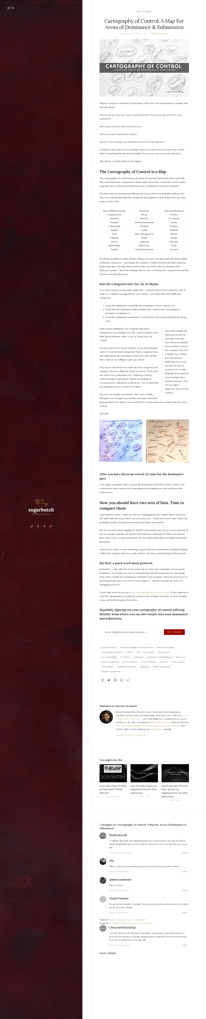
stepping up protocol (126, 666)
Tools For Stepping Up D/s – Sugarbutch (126, 919)
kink (139, 12)
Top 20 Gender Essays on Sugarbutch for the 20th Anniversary (144, 789)
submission (145, 666)
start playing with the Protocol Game (150, 592)
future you (180, 657)
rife (111, 860)
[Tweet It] (109, 680)
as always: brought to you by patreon (136, 647)
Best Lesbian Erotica (160, 722)
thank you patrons (161, 666)
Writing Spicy (156, 729)
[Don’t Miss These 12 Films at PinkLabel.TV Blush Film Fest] (113, 773)
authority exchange (165, 647)
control (129, 652)
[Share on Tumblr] (121, 680)
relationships (107, 666)
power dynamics (129, 662)
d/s (138, 652)
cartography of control (112, 652)
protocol (164, 662)
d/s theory (125, 657)
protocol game (178, 662)
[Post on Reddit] (128, 680)
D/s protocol (163, 652)
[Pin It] (115, 680)
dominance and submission (160, 657)
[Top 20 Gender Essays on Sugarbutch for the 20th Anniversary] (144, 773)
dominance (139, 657)
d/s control (148, 652)
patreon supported (110, 662)
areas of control (108, 647)
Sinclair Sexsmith (160, 33)
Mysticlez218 (118, 835)
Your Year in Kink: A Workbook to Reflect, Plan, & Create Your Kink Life (148, 726)
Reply (185, 852)
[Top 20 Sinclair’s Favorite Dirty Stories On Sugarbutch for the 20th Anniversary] (175, 773)
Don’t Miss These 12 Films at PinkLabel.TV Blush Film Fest (113, 789)
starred (147, 12)
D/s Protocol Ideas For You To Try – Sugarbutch (130, 923)
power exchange (148, 662)
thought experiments (111, 671)
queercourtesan (120, 879)
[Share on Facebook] (103, 680)
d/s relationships (109, 657)
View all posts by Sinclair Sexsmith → (132, 735)
